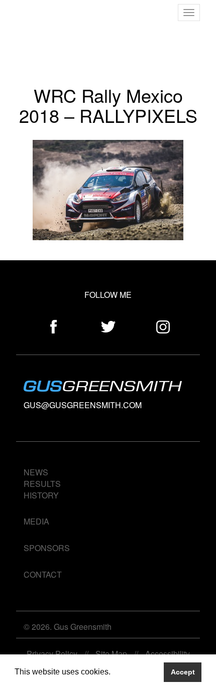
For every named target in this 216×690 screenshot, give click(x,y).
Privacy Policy (52, 653)
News (36, 472)
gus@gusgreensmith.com (83, 405)
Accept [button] (183, 672)
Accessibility (167, 653)
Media (36, 521)
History (41, 495)
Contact (43, 574)
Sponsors (47, 548)
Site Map (111, 653)
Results (42, 483)
